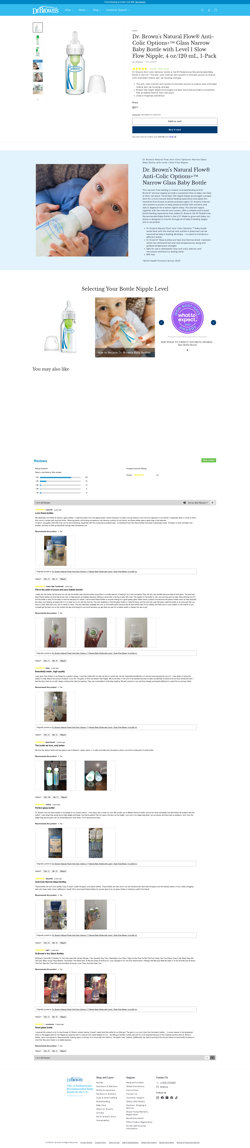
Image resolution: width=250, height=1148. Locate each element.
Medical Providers (135, 1082)
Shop (68, 9)
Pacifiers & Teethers (106, 1094)
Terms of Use (114, 1142)
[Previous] (161, 322)
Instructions (132, 1090)
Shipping (136, 115)
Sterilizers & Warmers (106, 1086)
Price (135, 102)
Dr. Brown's (137, 61)
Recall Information (135, 1118)
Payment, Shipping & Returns (136, 1106)
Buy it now (175, 129)
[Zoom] (84, 61)
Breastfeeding (103, 1101)
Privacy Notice (86, 1142)
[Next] (38, 99)
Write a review (163, 69)
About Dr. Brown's (104, 1109)
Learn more (144, 2)
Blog (96, 9)
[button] (212, 1058)
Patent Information (149, 1142)
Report (63, 579)
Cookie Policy (100, 1142)
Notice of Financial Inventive (188, 1142)
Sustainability (103, 1120)
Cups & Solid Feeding (106, 1097)
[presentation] (55, 550)
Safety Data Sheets (135, 1101)
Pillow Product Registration (139, 1122)
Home (134, 31)
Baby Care (101, 1105)
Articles (100, 1113)
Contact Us (131, 1094)
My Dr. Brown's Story (106, 1116)
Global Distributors (135, 1086)
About (82, 9)
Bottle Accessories (105, 1090)
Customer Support (117, 9)
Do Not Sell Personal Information (136, 1127)
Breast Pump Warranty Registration (137, 1113)
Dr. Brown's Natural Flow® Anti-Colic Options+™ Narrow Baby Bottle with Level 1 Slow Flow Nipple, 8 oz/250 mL (94, 571)
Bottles (99, 1082)
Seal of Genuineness (130, 1142)
